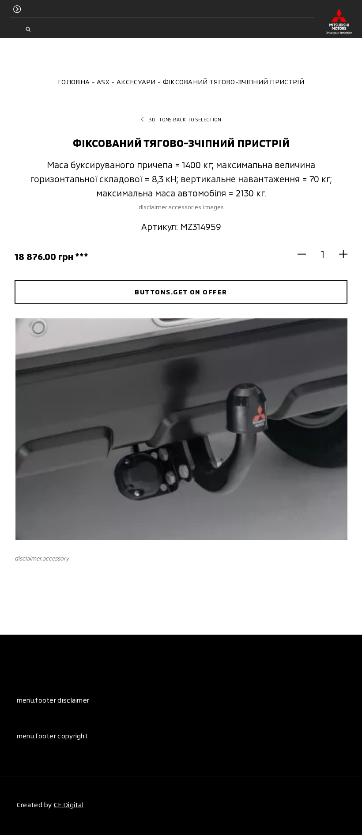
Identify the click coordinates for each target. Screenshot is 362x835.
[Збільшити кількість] (339, 254)
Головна (74, 82)
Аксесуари (136, 82)
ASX (103, 82)
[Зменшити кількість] (306, 254)
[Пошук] (28, 29)
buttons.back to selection (184, 119)
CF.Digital (68, 805)
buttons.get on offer (181, 292)
